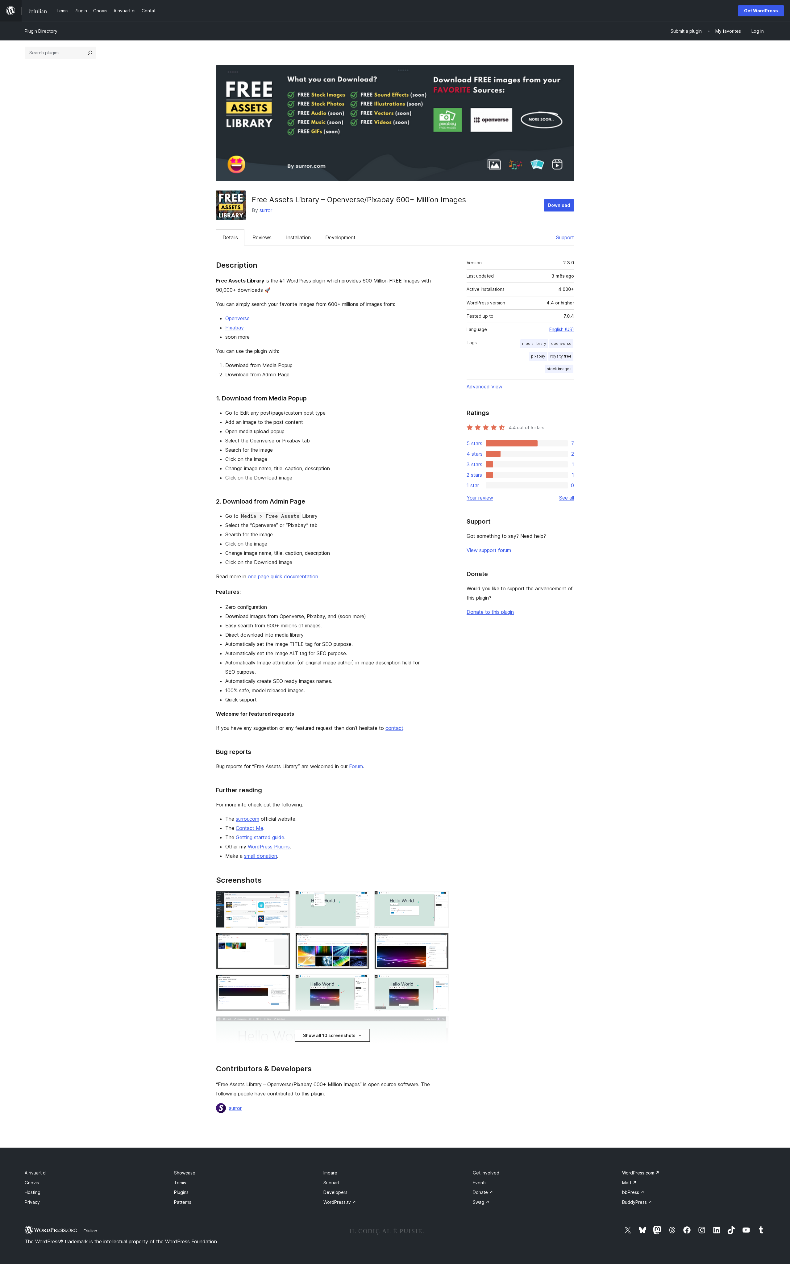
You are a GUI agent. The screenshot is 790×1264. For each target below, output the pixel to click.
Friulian (90, 1230)
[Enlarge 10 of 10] (440, 1024)
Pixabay (234, 327)
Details (230, 237)
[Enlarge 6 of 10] (440, 941)
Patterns (182, 1202)
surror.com (247, 819)
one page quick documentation (283, 576)
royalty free (561, 356)
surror (266, 210)
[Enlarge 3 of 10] (440, 899)
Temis (180, 1182)
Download (559, 205)
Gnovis (32, 1182)
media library (534, 343)
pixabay (538, 356)
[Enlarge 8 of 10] (361, 983)
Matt (629, 1182)
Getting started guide (260, 837)
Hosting (32, 1192)
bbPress (633, 1192)
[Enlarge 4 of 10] (282, 941)
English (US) (561, 329)
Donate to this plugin (490, 612)
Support (565, 237)
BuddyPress (637, 1202)
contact (394, 728)
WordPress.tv (339, 1202)
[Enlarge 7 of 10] (282, 983)
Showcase (184, 1172)
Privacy (32, 1202)
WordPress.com (640, 1172)
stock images (559, 368)
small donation (260, 856)
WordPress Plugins (269, 846)
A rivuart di (36, 1172)
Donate (483, 1192)
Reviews (262, 237)
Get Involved (486, 1172)
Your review (480, 498)
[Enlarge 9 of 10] (440, 983)
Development (340, 237)
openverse (561, 343)
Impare (330, 1172)
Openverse (237, 318)
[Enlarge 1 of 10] (282, 899)
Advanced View (484, 386)
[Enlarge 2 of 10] (361, 899)
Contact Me (249, 828)
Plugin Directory (41, 31)
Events (480, 1182)
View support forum (489, 550)
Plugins (181, 1192)
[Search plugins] (90, 53)
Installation (298, 237)
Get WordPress (761, 10)
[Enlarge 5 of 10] (361, 941)
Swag (481, 1202)
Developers (335, 1192)
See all (566, 498)
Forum (356, 766)
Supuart (331, 1182)
